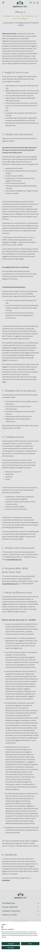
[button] (5, 924)
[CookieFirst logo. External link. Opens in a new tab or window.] (2, 927)
